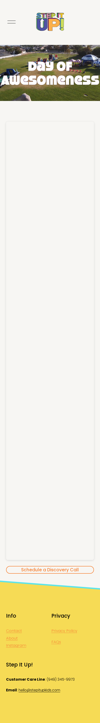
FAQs (56, 642)
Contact (14, 630)
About (12, 638)
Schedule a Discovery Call (50, 570)
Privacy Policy (64, 630)
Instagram (16, 645)
